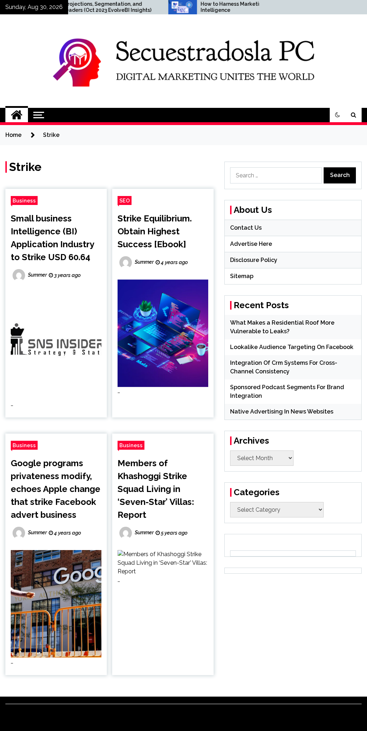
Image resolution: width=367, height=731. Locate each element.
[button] (337, 115)
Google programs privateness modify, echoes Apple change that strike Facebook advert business (55, 489)
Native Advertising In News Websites (281, 411)
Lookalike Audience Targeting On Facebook (291, 347)
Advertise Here (251, 243)
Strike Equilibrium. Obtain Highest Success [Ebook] (155, 231)
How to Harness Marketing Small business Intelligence (226, 7)
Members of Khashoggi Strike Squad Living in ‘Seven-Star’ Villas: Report (156, 489)
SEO (124, 200)
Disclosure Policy (253, 260)
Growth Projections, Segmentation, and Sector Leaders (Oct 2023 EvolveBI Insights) (72, 7)
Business (24, 200)
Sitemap (241, 276)
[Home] (16, 115)
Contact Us (246, 227)
